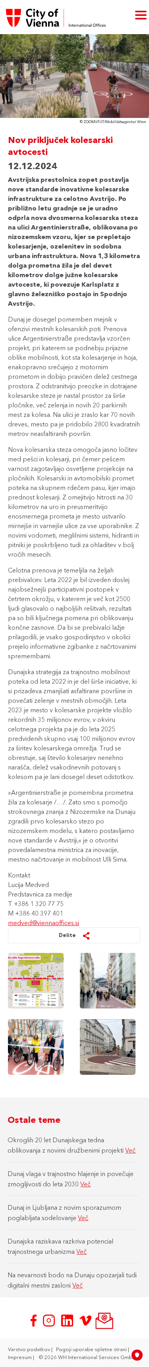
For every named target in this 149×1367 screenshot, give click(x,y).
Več (130, 1150)
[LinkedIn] (68, 1320)
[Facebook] (35, 1320)
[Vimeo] (86, 1320)
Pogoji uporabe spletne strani (92, 1349)
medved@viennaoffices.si (43, 923)
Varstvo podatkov (29, 1349)
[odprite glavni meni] (141, 14)
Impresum (20, 1357)
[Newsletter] (104, 1320)
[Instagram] (49, 1320)
